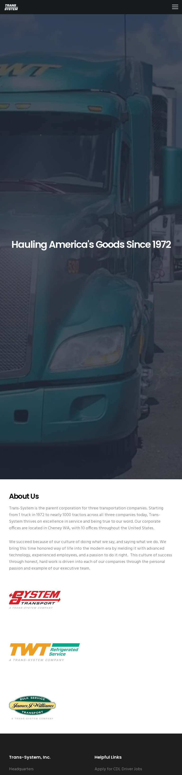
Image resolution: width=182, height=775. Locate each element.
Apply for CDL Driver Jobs (118, 769)
